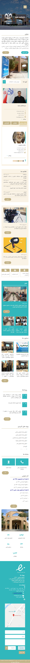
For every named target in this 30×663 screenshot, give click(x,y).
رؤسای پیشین (23, 123)
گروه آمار (25, 446)
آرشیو (8, 199)
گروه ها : (24, 82)
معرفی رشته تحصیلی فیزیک (21, 440)
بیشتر (6, 52)
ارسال (21, 652)
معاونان (15, 123)
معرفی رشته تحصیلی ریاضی (21, 432)
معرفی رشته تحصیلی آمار (22, 443)
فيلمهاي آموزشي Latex (19, 577)
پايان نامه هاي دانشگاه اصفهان (17, 580)
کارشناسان (6, 123)
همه (5, 472)
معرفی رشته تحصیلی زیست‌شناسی (20, 437)
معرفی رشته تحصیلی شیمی (21, 435)
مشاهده (7, 232)
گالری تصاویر (24, 52)
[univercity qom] (8, 16)
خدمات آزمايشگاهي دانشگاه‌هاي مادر (16, 579)
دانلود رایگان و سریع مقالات (18, 582)
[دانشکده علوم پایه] (8, 22)
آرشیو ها (7, 419)
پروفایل (24, 119)
